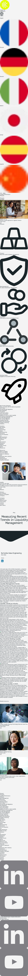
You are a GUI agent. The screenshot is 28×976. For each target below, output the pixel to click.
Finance (2, 428)
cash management (16, 689)
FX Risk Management (5, 417)
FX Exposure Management (6, 416)
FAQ (1, 455)
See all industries (4, 434)
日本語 (1, 135)
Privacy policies (3, 917)
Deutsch (2, 76)
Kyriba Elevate (3, 458)
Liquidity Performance (5, 194)
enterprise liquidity (8, 582)
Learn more (2, 221)
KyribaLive (2, 457)
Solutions (2, 423)
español (2, 164)
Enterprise (2, 443)
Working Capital (3, 802)
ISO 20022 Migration (5, 419)
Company (2, 495)
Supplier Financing (4, 422)
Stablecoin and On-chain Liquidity (8, 415)
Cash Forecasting (4, 413)
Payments (2, 799)
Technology (2, 429)
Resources (2, 448)
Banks (1, 446)
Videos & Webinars (4, 454)
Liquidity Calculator (4, 460)
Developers (2, 11)
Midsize (2, 444)
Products (2, 195)
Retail (1, 431)
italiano (1, 105)
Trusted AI (2, 411)
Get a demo (3, 505)
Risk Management (4, 798)
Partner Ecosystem (4, 494)
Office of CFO (3, 438)
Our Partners (3, 493)
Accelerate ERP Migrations (6, 409)
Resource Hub (3, 841)
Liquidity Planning (4, 420)
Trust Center (3, 501)
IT (0, 440)
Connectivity (3, 800)
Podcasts (2, 844)
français (2, 47)
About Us (2, 499)
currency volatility (4, 587)
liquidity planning (4, 693)
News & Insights (4, 451)
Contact (2, 504)
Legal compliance (11, 917)
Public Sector (3, 445)
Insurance (2, 433)
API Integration (3, 410)
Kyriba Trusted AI (4, 814)
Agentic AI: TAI (3, 219)
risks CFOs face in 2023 (7, 685)
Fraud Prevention (4, 414)
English (1, 15)
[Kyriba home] (14, 5)
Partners (2, 489)
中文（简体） (3, 193)
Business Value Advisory (5, 456)
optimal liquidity (3, 697)
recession (13, 591)
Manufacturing (3, 432)
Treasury (2, 439)
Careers (2, 503)
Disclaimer (18, 917)
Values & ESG (3, 500)
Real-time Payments (4, 421)
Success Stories (4, 452)
